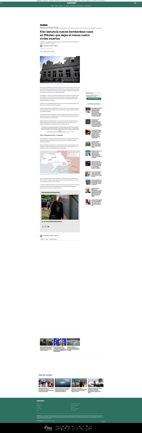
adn (86, 426)
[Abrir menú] (1, 3)
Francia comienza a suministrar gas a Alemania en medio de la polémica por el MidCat (73, 348)
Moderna (63, 429)
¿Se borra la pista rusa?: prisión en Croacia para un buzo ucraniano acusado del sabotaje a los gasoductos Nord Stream (62, 390)
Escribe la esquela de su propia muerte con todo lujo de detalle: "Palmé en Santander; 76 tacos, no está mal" (96, 182)
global (56, 5)
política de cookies (74, 405)
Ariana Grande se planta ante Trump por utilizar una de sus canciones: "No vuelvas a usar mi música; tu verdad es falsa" (96, 202)
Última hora (135, 3)
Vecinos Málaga (94, 0)
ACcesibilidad (73, 410)
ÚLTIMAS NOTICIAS (87, 5)
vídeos (67, 5)
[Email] (48, 227)
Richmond (57, 429)
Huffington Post (59, 428)
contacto (38, 407)
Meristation (88, 429)
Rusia (47, 239)
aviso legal (73, 407)
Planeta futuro (85, 428)
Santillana (69, 426)
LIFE (64, 5)
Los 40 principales (64, 426)
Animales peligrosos (101, 0)
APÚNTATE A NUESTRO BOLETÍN (94, 98)
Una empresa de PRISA (48, 427)
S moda (78, 429)
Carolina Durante (67, 0)
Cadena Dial (77, 428)
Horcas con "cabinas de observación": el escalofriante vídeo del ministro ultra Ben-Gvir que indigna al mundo (79, 390)
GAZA (52, 27)
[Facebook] (43, 227)
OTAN (54, 27)
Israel (57, 27)
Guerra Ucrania (43, 27)
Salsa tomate (73, 0)
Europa (49, 27)
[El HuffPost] (71, 3)
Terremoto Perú (57, 0)
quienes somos (39, 405)
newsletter (39, 408)
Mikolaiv (43, 90)
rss (37, 410)
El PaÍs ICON (73, 429)
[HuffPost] (40, 401)
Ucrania (42, 239)
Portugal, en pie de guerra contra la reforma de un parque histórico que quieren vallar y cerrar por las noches (96, 144)
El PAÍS (58, 426)
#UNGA (71, 127)
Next (76, 209)
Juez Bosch (83, 0)
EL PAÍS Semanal (81, 428)
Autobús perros (88, 0)
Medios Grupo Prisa (48, 430)
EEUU (47, 27)
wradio (69, 428)
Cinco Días (73, 428)
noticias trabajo (79, 5)
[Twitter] (46, 227)
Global (44, 25)
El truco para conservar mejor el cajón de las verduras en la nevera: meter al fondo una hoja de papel (96, 174)
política (52, 5)
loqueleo (82, 429)
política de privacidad (75, 408)
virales (60, 5)
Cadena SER (79, 426)
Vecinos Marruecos (45, 0)
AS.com (83, 426)
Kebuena (89, 428)
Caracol (91, 426)
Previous (43, 209)
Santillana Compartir (74, 426)
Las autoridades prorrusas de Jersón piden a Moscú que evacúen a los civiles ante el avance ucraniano (46, 348)
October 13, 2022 (70, 132)
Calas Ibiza (78, 0)
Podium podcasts (68, 429)
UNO (66, 428)
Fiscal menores (51, 0)
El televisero (72, 5)
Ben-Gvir (62, 0)
